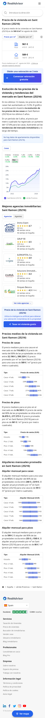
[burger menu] (39, 3)
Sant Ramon (37, 587)
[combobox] (22, 12)
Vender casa (8, 634)
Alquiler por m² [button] (25, 37)
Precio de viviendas (11, 627)
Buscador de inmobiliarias (14, 630)
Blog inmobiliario (10, 641)
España (10, 587)
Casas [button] (6, 148)
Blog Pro (6, 655)
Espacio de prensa (10, 669)
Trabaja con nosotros (11, 673)
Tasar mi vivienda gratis (24, 324)
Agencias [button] (8, 216)
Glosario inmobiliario (11, 638)
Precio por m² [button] (10, 37)
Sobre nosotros (9, 665)
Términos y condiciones (13, 683)
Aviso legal (7, 694)
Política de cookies (10, 690)
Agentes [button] (18, 216)
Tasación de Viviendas (12, 623)
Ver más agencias (22, 303)
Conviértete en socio (11, 651)
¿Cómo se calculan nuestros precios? (20, 64)
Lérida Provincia (23, 587)
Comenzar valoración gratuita (24, 78)
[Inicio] (3, 587)
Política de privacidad (12, 687)
